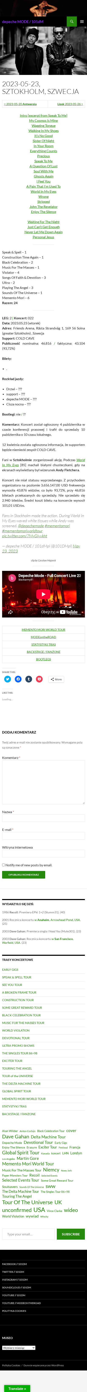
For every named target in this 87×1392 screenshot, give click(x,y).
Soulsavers (10, 1187)
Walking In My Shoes (44, 131)
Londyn (76, 1153)
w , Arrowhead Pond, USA (57, 920)
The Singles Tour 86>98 (55, 1191)
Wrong (43, 196)
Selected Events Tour (20, 1180)
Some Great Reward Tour (57, 1180)
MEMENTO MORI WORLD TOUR (43, 629)
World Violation (13, 1216)
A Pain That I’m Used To (43, 186)
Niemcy (51, 1170)
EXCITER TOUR (12, 1061)
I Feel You (43, 181)
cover (71, 1130)
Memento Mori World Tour (28, 1163)
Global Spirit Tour (20, 1152)
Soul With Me (43, 171)
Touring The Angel (17, 1196)
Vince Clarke (54, 1211)
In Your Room (43, 146)
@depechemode (31, 525)
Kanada (45, 1153)
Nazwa (8, 812)
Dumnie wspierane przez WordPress (43, 1365)
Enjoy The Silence (43, 212)
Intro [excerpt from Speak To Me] (43, 115)
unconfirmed (17, 1210)
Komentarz (11, 758)
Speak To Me (43, 161)
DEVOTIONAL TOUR (16, 1038)
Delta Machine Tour (48, 1136)
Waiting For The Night (44, 222)
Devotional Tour (38, 1142)
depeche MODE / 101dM (23, 21)
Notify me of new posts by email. (28, 865)
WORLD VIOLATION (16, 1030)
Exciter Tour (47, 1147)
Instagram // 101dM (15, 1279)
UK (58, 1202)
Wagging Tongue (44, 125)
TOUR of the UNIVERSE (17, 1076)
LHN (65, 1153)
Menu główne (82, 21)
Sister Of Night (43, 141)
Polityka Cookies (14, 1310)
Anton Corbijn (27, 1131)
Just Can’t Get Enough (43, 227)
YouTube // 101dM (13, 1295)
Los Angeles (8, 1159)
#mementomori (57, 525)
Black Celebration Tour (51, 1131)
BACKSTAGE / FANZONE (43, 652)
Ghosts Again (43, 176)
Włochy (44, 1216)
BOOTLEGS (43, 659)
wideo (71, 1210)
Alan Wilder (10, 1131)
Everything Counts (43, 151)
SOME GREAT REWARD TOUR (22, 1007)
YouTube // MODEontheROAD (21, 1303)
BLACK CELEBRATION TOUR (21, 1015)
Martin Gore (28, 1158)
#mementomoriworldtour (22, 530)
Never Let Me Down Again (43, 232)
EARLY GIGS (10, 969)
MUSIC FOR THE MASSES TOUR (23, 1023)
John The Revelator (44, 206)
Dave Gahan (15, 1136)
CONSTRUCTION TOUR (18, 1000)
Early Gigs (61, 1142)
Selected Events (49, 1175)
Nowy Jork (66, 1170)
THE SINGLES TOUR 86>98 (19, 1053)
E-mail (7, 829)
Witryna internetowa (17, 847)
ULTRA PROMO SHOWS (18, 1045)
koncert (56, 1153)
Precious (43, 156)
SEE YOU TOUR (12, 985)
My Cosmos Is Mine (43, 120)
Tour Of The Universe (27, 1202)
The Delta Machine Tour (20, 1191)
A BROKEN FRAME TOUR (19, 992)
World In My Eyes (43, 191)
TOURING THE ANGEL (17, 1068)
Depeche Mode (12, 1142)
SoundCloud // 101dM (16, 1287)
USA (39, 1209)
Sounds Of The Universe (31, 1187)
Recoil (34, 1175)
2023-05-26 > (70, 104)
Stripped (43, 201)
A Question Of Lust (44, 166)
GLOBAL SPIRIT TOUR (16, 1091)
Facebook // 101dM (14, 1264)
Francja (74, 1147)
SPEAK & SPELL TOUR (16, 977)
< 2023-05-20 (20, 104)
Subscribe (71, 1234)
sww (50, 1186)
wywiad (32, 1216)
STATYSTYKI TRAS (43, 644)
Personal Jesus (43, 237)
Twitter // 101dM (13, 1271)
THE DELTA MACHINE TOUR (21, 1083)
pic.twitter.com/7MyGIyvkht (24, 535)
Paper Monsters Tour (15, 1175)
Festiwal (63, 1147)
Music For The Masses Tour (21, 1170)
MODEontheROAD (43, 637)
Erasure (32, 1147)
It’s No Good (43, 136)
